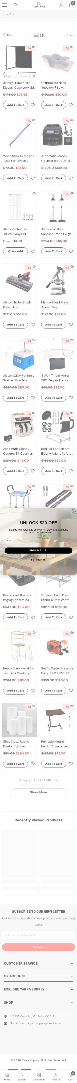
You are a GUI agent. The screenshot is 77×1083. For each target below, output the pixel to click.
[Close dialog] (73, 511)
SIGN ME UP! (38, 550)
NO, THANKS (38, 560)
